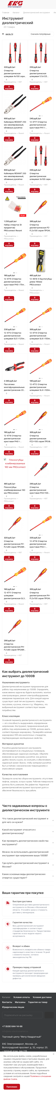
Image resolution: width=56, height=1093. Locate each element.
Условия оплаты (21, 997)
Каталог (6, 997)
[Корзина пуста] (51, 4)
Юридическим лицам (13, 1007)
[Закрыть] (53, 1054)
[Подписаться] (49, 1015)
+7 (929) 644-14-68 (12, 1026)
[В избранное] (17, 87)
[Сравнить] (23, 87)
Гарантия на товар (37, 1002)
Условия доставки (42, 997)
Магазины (20, 1002)
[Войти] (45, 4)
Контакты (7, 1002)
